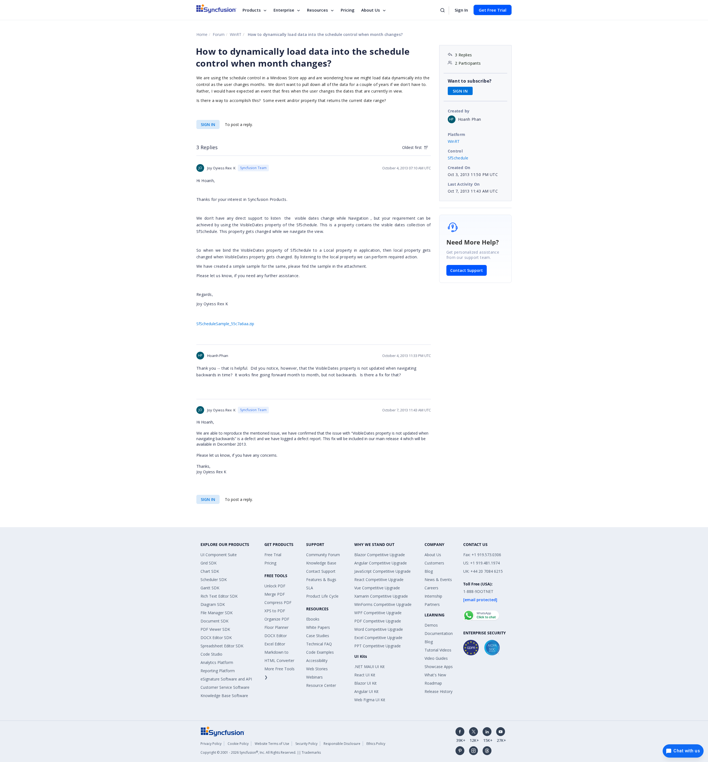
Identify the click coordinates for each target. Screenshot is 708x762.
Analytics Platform (217, 662)
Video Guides (436, 658)
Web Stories (317, 668)
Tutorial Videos (438, 650)
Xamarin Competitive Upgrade (381, 596)
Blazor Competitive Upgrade (379, 554)
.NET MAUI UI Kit (369, 666)
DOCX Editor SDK (216, 637)
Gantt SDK (210, 587)
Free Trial (272, 554)
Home (201, 34)
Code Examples (320, 652)
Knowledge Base (321, 563)
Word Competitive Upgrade (378, 629)
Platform (456, 134)
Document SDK (214, 621)
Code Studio (211, 654)
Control (455, 151)
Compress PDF (277, 602)
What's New (435, 674)
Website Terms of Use (272, 743)
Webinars (314, 677)
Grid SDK (209, 563)
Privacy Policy (211, 743)
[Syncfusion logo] (216, 8)
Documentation (439, 633)
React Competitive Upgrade (379, 579)
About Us (370, 10)
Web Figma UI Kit (369, 699)
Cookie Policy (238, 743)
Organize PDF (276, 619)
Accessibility (316, 660)
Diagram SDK (213, 604)
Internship (433, 596)
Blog (429, 571)
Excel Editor (274, 644)
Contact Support (466, 270)
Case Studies (317, 635)
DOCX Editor (275, 635)
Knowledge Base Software (224, 695)
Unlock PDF (274, 585)
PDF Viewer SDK (215, 629)
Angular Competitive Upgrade (380, 563)
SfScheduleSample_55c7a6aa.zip (225, 323)
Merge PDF (274, 594)
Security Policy (306, 743)
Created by (459, 111)
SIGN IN (208, 124)
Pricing (348, 10)
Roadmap (433, 683)
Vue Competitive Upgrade (377, 587)
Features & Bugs (321, 579)
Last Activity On (464, 184)
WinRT (235, 34)
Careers (431, 587)
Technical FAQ (319, 644)
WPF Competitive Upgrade (378, 612)
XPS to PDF (274, 610)
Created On (459, 167)
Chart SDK (210, 571)
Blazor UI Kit (365, 683)
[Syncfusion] (223, 731)
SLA (309, 587)
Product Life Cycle (322, 596)
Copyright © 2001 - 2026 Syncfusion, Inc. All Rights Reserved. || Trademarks (261, 752)
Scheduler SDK (214, 579)
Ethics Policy (375, 743)
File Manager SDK (217, 612)
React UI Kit (364, 674)
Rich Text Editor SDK (219, 596)
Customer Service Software (225, 687)
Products (252, 10)
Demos (431, 625)
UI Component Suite (219, 554)
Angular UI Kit (366, 691)
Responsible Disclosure (342, 743)
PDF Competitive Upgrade (377, 621)
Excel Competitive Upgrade (378, 637)
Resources (317, 10)
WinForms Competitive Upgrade (383, 604)
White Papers (318, 627)
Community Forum (323, 554)
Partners (432, 604)
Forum (219, 34)
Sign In (461, 10)
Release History (438, 691)
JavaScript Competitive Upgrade (382, 571)
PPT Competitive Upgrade (377, 645)
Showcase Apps (439, 666)
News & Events (438, 579)
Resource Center (321, 685)
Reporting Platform (218, 670)
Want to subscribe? (470, 81)
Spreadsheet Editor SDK (222, 645)
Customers (434, 563)
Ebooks (312, 619)
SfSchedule (458, 158)
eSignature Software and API (226, 679)
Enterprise (284, 10)
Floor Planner (276, 627)
